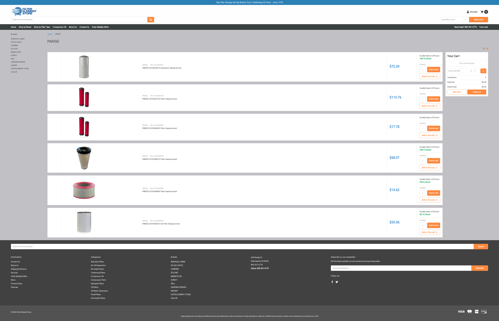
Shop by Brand (25, 27)
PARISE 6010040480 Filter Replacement (159, 191)
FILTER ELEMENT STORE (20, 69)
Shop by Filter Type (42, 27)
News (13, 280)
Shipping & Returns (19, 269)
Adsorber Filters (97, 262)
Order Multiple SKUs (100, 27)
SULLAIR (14, 49)
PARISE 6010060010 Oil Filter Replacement (161, 224)
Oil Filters (94, 287)
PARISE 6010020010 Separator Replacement (162, 68)
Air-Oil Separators (98, 265)
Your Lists (483, 27)
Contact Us (84, 27)
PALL (13, 59)
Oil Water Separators (99, 291)
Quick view (101, 67)
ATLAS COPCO (16, 42)
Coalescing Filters (98, 273)
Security (14, 273)
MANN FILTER (16, 52)
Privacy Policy (16, 284)
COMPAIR (14, 45)
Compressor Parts (98, 280)
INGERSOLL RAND (18, 39)
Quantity (422, 64)
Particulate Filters (98, 298)
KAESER (14, 65)
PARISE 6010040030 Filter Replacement (159, 128)
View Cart (457, 92)
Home (13, 27)
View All (14, 72)
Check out (477, 92)
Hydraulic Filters (97, 284)
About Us (73, 27)
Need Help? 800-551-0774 (465, 27)
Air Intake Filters (97, 269)
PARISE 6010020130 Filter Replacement (159, 99)
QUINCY (14, 55)
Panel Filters (96, 294)
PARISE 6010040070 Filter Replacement (159, 159)
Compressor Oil (59, 27)
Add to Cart (478, 20)
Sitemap (14, 287)
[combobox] (82, 19)
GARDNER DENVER (18, 62)
